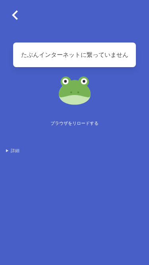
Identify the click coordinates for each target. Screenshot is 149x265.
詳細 (15, 150)
